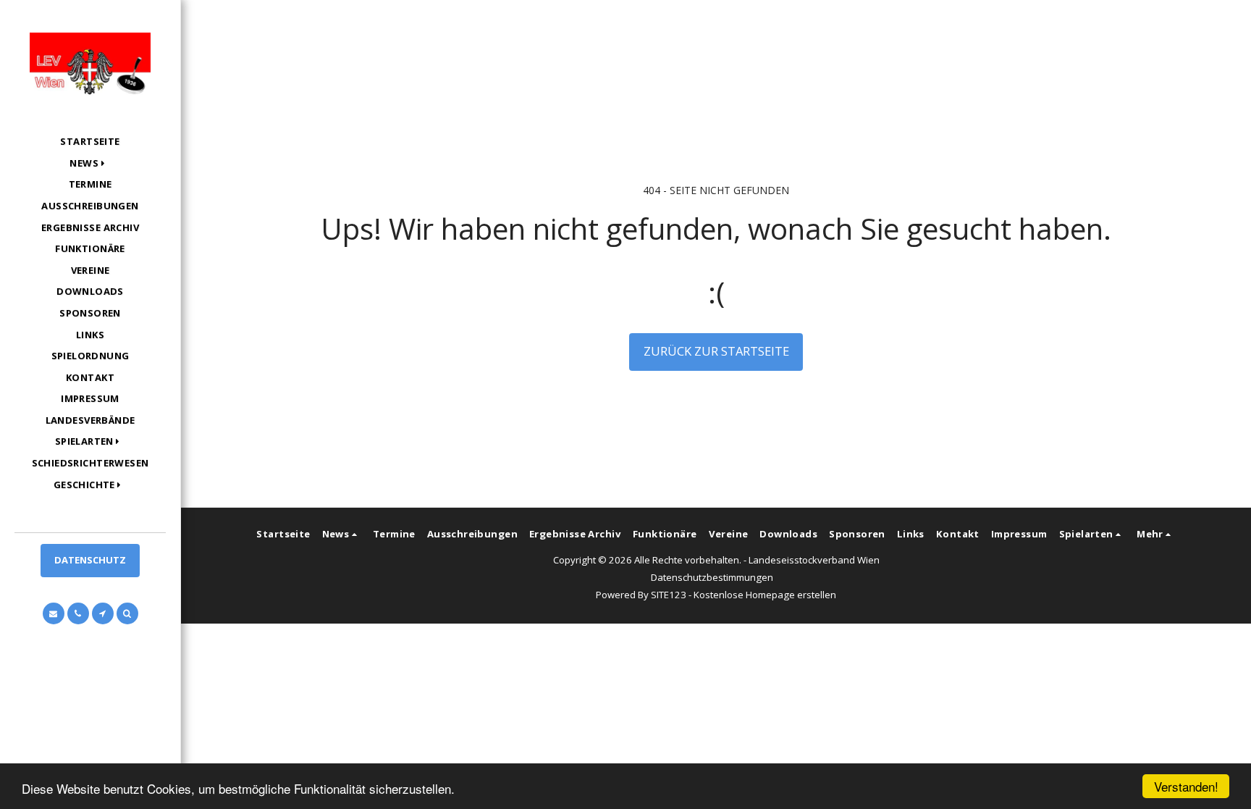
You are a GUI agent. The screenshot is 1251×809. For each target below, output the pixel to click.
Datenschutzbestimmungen (712, 577)
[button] (90, 163)
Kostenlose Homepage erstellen (765, 594)
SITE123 (668, 594)
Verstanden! (1186, 786)
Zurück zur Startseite (716, 351)
